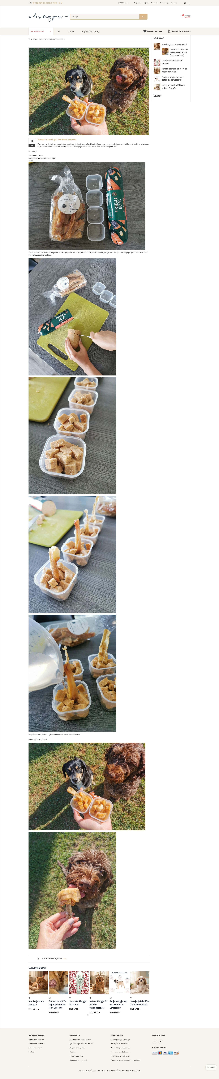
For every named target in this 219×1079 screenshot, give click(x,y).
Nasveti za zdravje (154, 31)
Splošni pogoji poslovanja (120, 1040)
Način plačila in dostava (119, 1044)
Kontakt (173, 3)
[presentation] (32, 985)
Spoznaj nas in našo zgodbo (80, 1040)
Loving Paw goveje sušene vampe (42, 158)
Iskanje (143, 16)
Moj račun (137, 3)
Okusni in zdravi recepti (180, 31)
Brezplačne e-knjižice (37, 1044)
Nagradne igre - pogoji (78, 1060)
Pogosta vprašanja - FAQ (120, 1056)
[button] (87, 1015)
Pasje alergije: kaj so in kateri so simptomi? (173, 78)
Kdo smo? (154, 3)
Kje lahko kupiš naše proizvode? (82, 1044)
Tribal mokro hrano (36, 156)
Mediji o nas (74, 1052)
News (35, 39)
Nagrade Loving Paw (77, 1048)
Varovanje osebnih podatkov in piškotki (125, 1060)
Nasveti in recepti (35, 1048)
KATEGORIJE (39, 31)
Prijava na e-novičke (36, 1040)
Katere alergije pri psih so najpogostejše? (174, 70)
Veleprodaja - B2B (76, 1056)
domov (29, 39)
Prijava (146, 3)
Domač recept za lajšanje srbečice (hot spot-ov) (179, 52)
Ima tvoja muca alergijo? (174, 44)
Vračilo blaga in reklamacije (121, 1048)
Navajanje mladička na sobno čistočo (173, 86)
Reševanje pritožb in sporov (121, 1052)
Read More (33, 1009)
